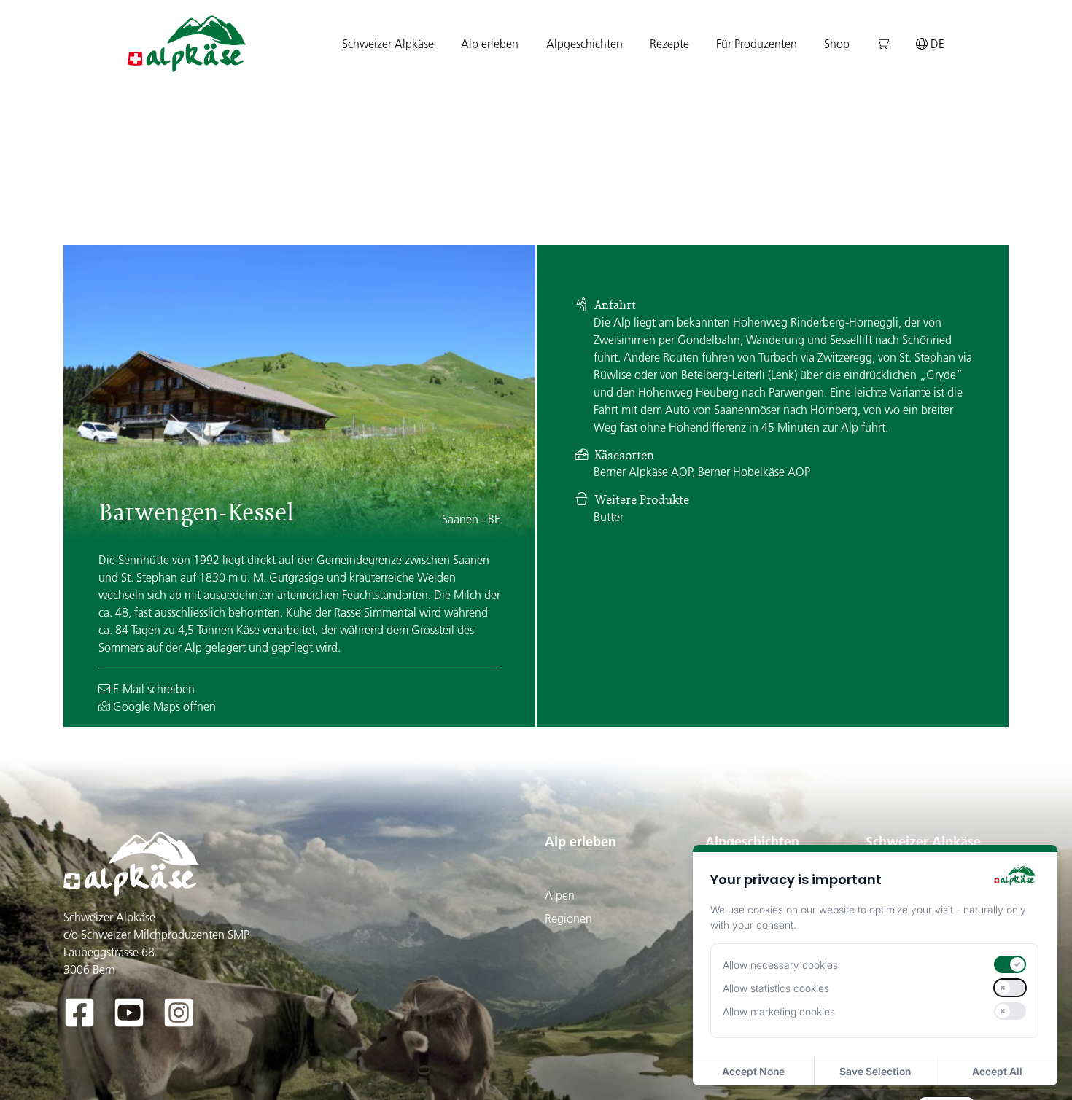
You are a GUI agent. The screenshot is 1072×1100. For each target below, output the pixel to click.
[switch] (1010, 964)
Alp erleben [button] (489, 43)
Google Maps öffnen (163, 706)
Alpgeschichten (752, 841)
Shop (837, 43)
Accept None (753, 1071)
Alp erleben (580, 841)
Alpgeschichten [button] (584, 43)
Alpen (560, 895)
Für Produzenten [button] (756, 43)
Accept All (997, 1071)
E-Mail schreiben (152, 689)
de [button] (936, 43)
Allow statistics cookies (776, 988)
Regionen (568, 918)
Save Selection (875, 1071)
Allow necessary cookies (780, 965)
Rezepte (669, 43)
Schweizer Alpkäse (923, 841)
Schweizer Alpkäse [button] (388, 43)
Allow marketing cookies (779, 1011)
